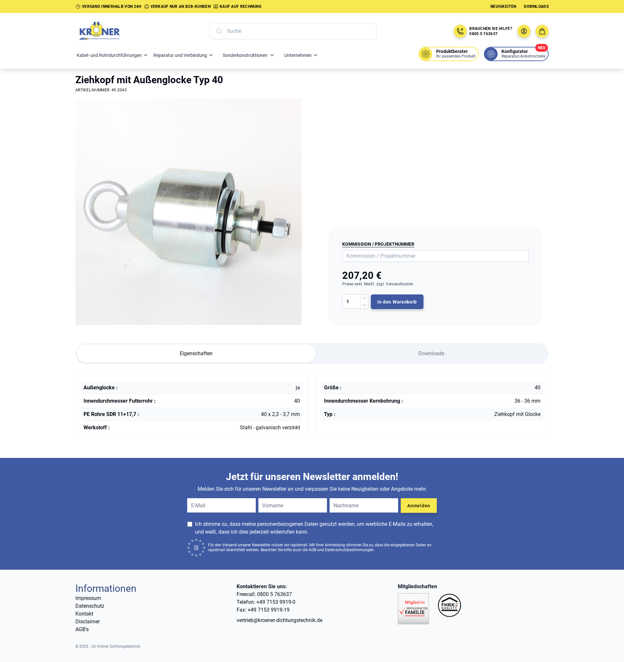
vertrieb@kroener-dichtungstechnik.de (279, 620)
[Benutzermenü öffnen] (523, 31)
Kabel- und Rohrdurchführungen (109, 55)
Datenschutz (89, 606)
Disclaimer (87, 621)
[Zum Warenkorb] (542, 31)
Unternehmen (298, 55)
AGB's (82, 629)
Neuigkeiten (503, 6)
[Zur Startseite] (106, 31)
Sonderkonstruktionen (245, 55)
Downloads (536, 6)
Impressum (88, 598)
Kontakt (84, 614)
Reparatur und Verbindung (180, 55)
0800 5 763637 (483, 34)
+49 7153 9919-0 (275, 602)
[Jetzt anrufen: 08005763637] (460, 31)
